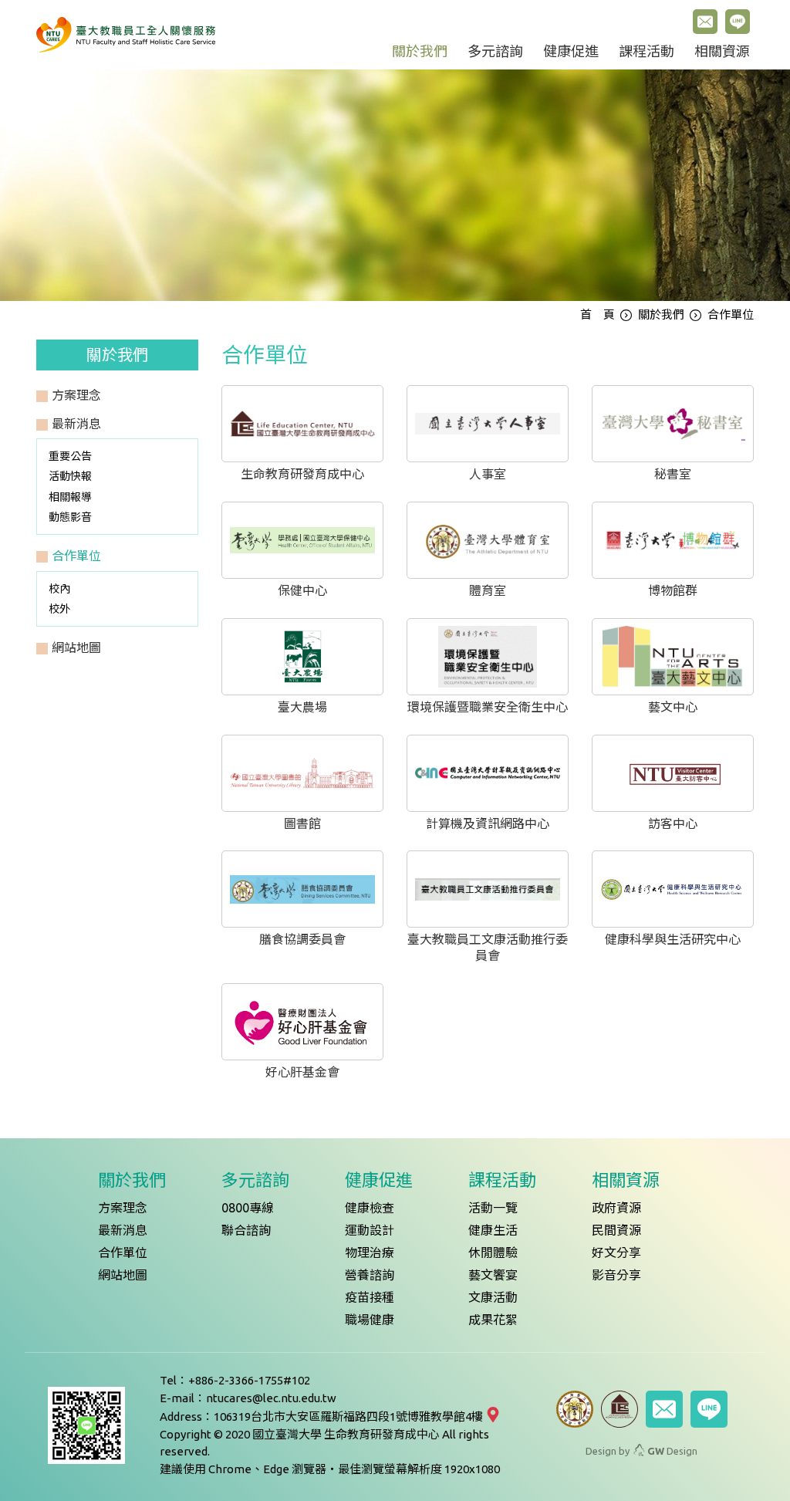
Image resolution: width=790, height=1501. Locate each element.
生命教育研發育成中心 (302, 474)
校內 (59, 589)
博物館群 (672, 590)
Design (672, 1450)
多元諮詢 (495, 51)
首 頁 (597, 314)
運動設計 (369, 1230)
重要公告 (70, 456)
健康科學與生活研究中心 (673, 939)
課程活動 (646, 51)
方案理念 (122, 1208)
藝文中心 (672, 707)
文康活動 (493, 1297)
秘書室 (672, 474)
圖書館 (302, 823)
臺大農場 (302, 707)
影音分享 (616, 1275)
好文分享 (616, 1252)
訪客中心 (672, 823)
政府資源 (616, 1208)
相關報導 (70, 497)
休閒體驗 (493, 1252)
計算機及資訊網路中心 (487, 823)
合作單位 (122, 1252)
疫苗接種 (369, 1297)
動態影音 (70, 517)
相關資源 (722, 51)
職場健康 (369, 1320)
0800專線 (247, 1208)
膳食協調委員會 (302, 939)
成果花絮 (493, 1320)
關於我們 (419, 51)
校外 (59, 609)
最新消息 (122, 1230)
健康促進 (571, 51)
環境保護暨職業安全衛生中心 (487, 707)
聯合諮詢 (246, 1230)
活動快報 (70, 476)
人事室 (487, 474)
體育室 (487, 590)
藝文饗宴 (493, 1275)
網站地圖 (122, 1275)
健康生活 (493, 1230)
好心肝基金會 (302, 1072)
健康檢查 (369, 1208)
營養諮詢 (369, 1275)
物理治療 (369, 1252)
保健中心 (302, 590)
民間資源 (616, 1230)
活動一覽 (493, 1208)
